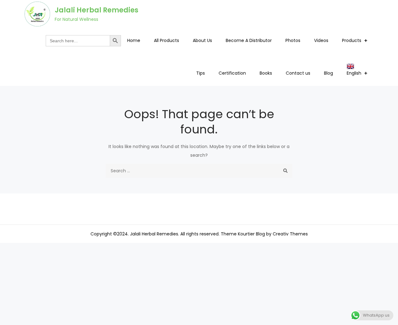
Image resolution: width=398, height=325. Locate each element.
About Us (202, 40)
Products (351, 40)
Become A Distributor (249, 40)
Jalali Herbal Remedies (96, 10)
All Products (166, 40)
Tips (200, 73)
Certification (232, 73)
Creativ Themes (290, 234)
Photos (292, 40)
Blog (328, 73)
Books (266, 73)
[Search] (285, 171)
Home (133, 40)
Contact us (298, 73)
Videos (321, 40)
